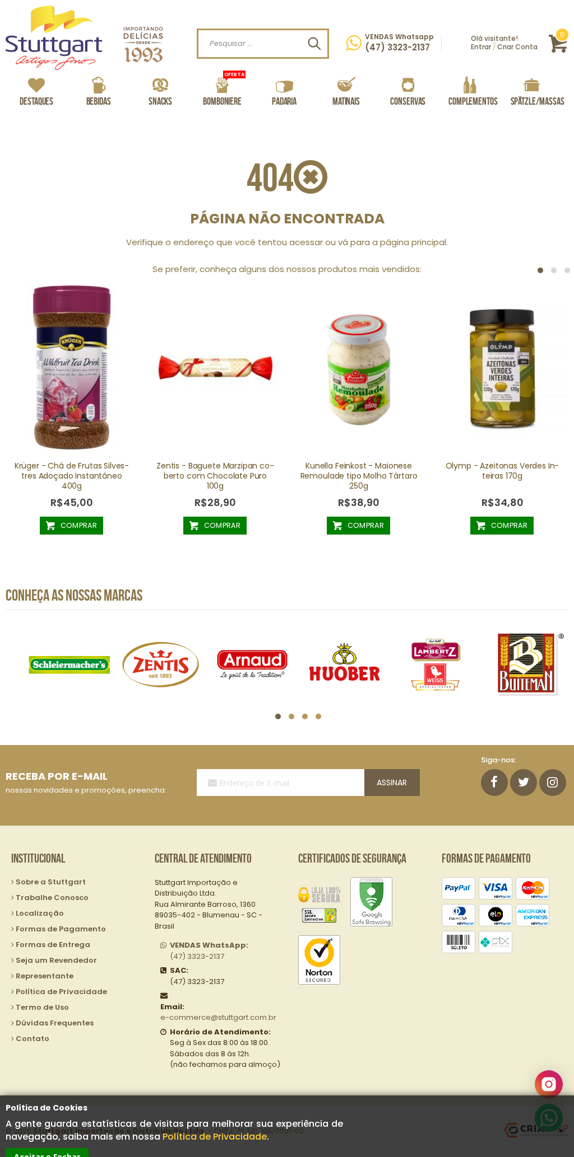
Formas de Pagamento (61, 929)
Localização (40, 913)
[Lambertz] (436, 664)
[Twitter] (523, 782)
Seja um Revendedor (56, 960)
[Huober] (344, 664)
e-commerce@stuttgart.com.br (218, 1017)
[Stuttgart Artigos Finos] (84, 38)
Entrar (481, 46)
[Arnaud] (252, 664)
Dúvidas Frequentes (55, 1023)
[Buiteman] (527, 664)
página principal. (414, 242)
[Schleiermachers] (69, 664)
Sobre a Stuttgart (51, 882)
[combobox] (262, 43)
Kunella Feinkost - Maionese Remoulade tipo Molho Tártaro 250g (359, 475)
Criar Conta (517, 46)
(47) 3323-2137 (209, 951)
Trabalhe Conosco (52, 897)
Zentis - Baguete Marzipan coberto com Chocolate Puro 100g (215, 475)
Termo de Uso (42, 1007)
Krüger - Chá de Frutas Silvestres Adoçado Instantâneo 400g (72, 475)
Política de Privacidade (215, 1136)
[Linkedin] (552, 782)
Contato (32, 1038)
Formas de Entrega (53, 944)
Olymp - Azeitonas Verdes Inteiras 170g (502, 470)
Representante (44, 976)
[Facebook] (494, 782)
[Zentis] (161, 664)
